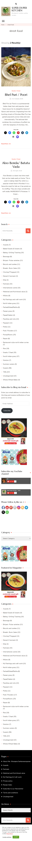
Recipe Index (7, 785)
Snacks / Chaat (16, 91)
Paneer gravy (7, 311)
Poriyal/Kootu (8, 335)
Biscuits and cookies (10, 264)
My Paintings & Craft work (12, 777)
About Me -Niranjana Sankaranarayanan (17, 761)
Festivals (6, 284)
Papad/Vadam (8, 315)
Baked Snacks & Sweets (11, 249)
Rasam (5, 339)
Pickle (5, 327)
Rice (4, 348)
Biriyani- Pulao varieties (11, 260)
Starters (6, 360)
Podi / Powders (8, 331)
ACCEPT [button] (16, 837)
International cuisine (10, 288)
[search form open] (16, 4)
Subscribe (6, 411)
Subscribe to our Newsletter (13, 789)
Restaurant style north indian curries (16, 342)
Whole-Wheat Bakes (10, 380)
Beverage (6, 257)
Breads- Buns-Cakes (10, 268)
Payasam (6, 323)
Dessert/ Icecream (9, 276)
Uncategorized (8, 376)
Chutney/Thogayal (9, 272)
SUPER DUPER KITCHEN (19, 9)
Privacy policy (7, 781)
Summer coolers (9, 364)
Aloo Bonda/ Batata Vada (16, 164)
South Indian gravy (9, 356)
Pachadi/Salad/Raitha (10, 307)
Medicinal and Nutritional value (14, 292)
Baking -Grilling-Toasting (12, 253)
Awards (5, 245)
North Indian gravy (9, 303)
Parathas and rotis (9, 319)
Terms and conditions (10, 793)
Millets (5, 296)
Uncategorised (8, 797)
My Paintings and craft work (13, 299)
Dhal (4, 280)
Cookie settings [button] (7, 837)
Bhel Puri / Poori (16, 95)
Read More (4, 144)
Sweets (5, 368)
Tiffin (5, 372)
